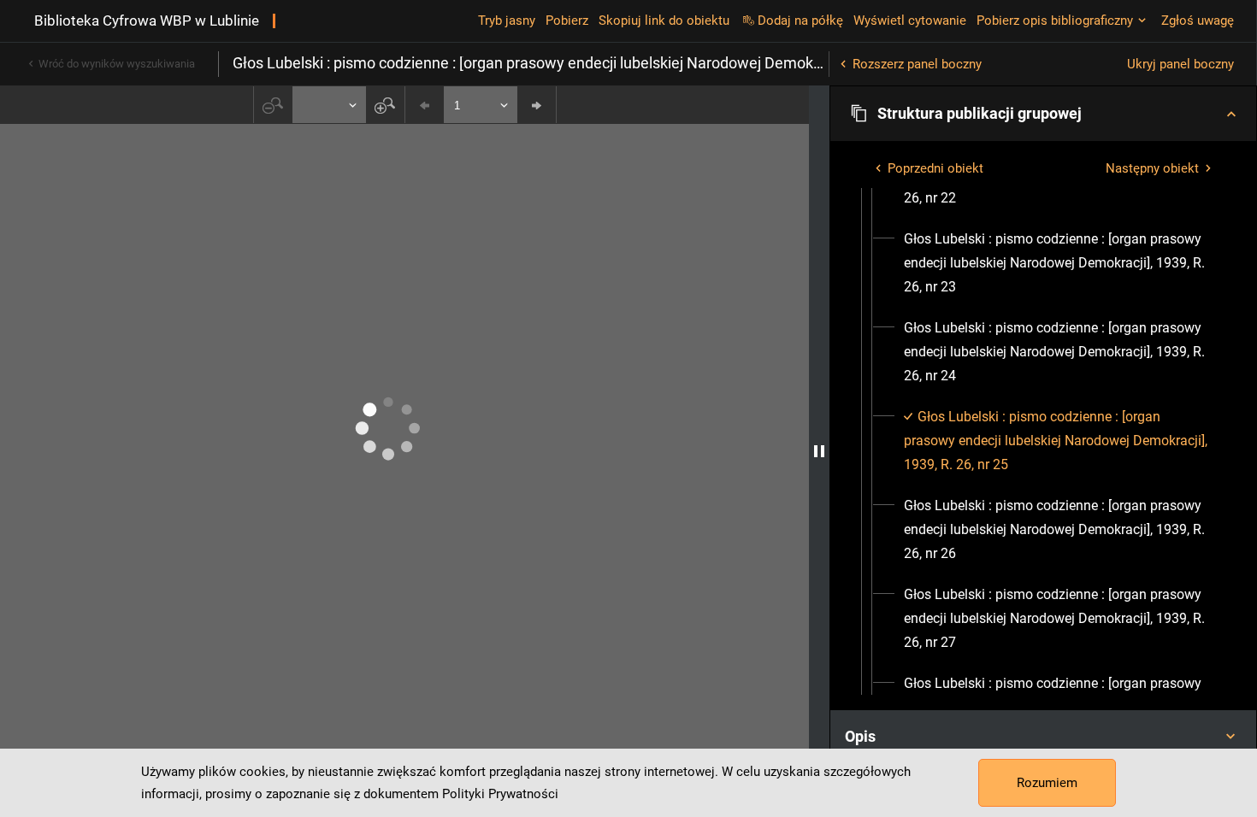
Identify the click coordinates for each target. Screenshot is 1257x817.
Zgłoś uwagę (1197, 20)
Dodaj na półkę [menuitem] (800, 20)
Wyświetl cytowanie (909, 20)
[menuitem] (1058, 263)
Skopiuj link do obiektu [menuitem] (664, 20)
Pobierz (567, 20)
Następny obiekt (1152, 168)
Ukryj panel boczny (1180, 64)
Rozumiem (1047, 783)
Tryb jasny (506, 20)
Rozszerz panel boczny (917, 64)
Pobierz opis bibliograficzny (1055, 20)
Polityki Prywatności (500, 794)
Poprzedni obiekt (935, 168)
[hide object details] (819, 451)
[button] (1043, 113)
